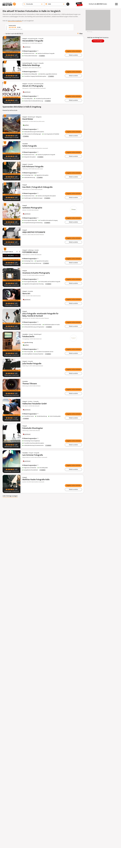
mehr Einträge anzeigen (10, 496)
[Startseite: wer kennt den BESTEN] (9, 4)
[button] (73, 51)
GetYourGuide (13, 110)
